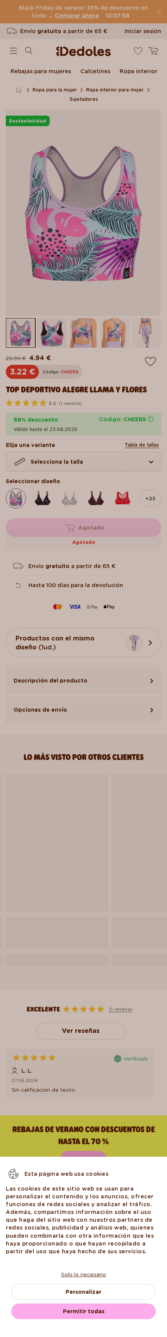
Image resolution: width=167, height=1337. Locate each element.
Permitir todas (83, 1311)
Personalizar (83, 1292)
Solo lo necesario (83, 1274)
